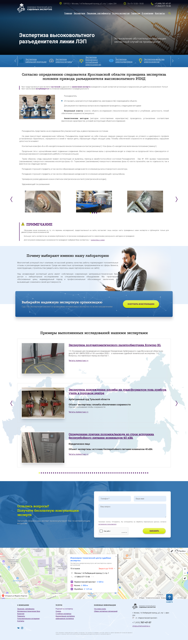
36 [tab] (110, 472)
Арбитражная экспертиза (65, 618)
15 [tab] (67, 472)
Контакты (160, 13)
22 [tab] (82, 472)
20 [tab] (78, 472)
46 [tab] (131, 472)
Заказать (154, 531)
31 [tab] (100, 472)
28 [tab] (94, 472)
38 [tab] (114, 472)
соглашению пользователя (107, 524)
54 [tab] (147, 472)
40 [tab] (119, 472)
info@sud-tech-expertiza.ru (141, 626)
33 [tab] (104, 472)
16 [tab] (69, 472)
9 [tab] (55, 472)
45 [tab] (129, 472)
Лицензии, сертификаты (99, 13)
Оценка (58, 611)
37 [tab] (112, 472)
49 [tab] (137, 472)
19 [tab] (76, 472)
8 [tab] (53, 472)
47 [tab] (133, 472)
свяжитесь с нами (98, 240)
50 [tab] (139, 472)
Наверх (169, 602)
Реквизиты (21, 616)
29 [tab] (96, 472)
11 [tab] (59, 472)
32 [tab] (102, 472)
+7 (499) (141, 622)
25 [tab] (88, 472)
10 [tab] (57, 472)
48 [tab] (135, 472)
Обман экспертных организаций (105, 611)
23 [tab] (84, 472)
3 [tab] (94, 212)
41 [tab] (121, 472)
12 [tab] (61, 472)
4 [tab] (96, 212)
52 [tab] (143, 472)
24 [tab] (86, 472)
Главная (68, 13)
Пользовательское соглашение (28, 618)
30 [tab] (98, 472)
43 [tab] (125, 472)
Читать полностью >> (78, 360)
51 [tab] (141, 472)
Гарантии (135, 13)
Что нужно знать (100, 609)
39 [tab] (117, 472)
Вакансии (20, 614)
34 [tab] (106, 472)
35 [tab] (108, 472)
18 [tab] (74, 472)
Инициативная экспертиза (65, 616)
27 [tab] (92, 472)
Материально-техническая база (28, 611)
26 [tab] (90, 472)
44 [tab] (127, 472)
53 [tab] (145, 472)
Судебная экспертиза (63, 614)
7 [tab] (51, 472)
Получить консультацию (141, 304)
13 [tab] (63, 472)
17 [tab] (72, 472)
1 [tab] (90, 212)
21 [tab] (80, 472)
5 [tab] (47, 472)
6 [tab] (49, 472)
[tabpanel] (42, 201)
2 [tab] (92, 212)
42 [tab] (123, 472)
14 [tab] (65, 472)
